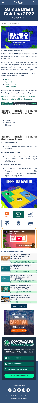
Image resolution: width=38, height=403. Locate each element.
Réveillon (31, 97)
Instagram (8, 79)
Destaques (28, 99)
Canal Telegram (11, 87)
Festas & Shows (8, 97)
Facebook (8, 82)
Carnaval (5, 99)
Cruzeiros (21, 97)
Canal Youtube (10, 84)
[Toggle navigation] (2, 2)
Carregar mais (19, 306)
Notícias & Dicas (16, 99)
